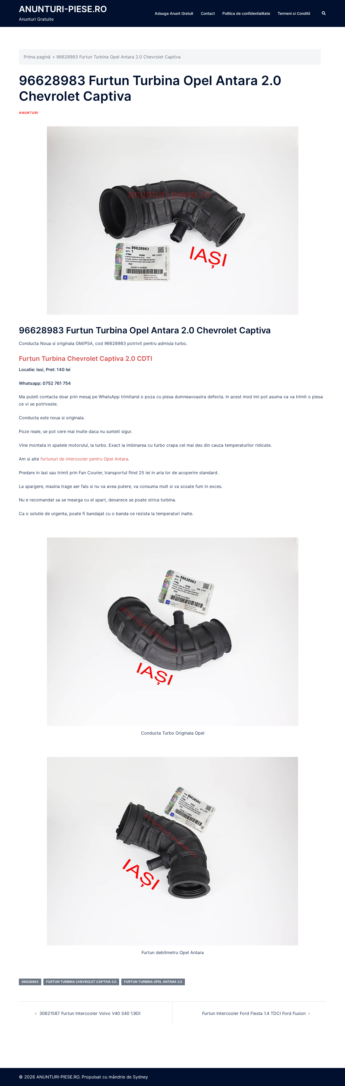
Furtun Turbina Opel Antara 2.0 (153, 982)
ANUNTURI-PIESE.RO (63, 9)
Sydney (140, 1077)
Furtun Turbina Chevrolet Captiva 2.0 (81, 982)
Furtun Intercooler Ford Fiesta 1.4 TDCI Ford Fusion (254, 1013)
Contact (208, 13)
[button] (324, 13)
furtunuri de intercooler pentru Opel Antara (84, 459)
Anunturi (28, 113)
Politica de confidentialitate (246, 13)
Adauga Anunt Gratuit (174, 13)
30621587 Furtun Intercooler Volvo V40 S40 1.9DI (89, 1013)
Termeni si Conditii (294, 13)
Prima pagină (37, 57)
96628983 (30, 982)
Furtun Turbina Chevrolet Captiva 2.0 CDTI (85, 358)
